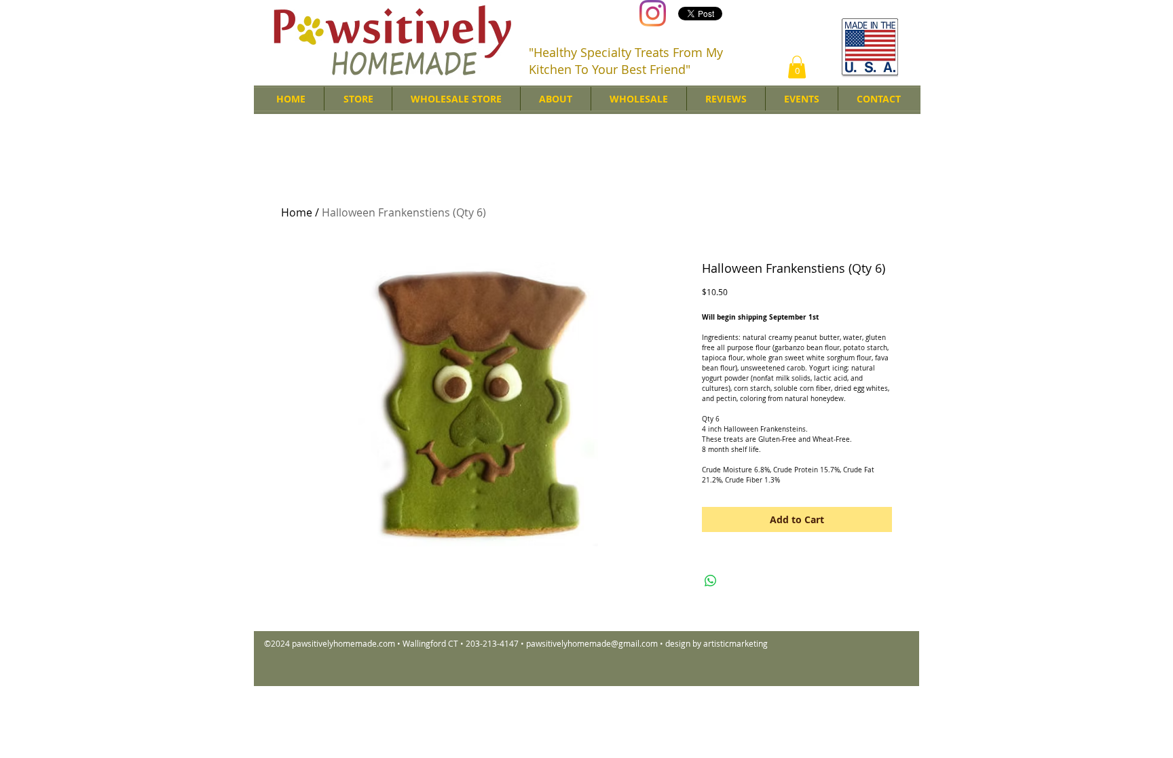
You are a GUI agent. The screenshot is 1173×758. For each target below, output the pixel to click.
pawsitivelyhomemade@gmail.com (592, 643)
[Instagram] (652, 13)
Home (296, 212)
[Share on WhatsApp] (711, 581)
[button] (796, 67)
